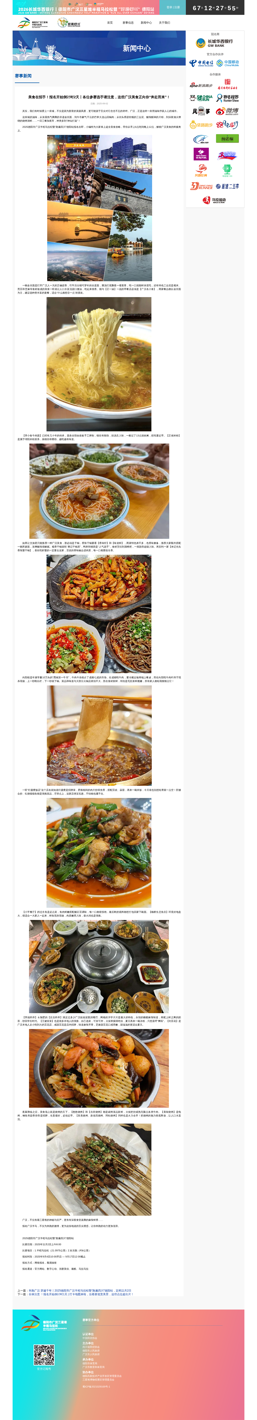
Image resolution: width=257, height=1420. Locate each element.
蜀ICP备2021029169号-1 (96, 1386)
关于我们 (164, 22)
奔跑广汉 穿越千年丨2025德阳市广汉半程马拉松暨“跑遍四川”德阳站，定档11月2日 (80, 1290)
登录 (169, 7)
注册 (177, 7)
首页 (110, 22)
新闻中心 (146, 22)
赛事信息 (128, 22)
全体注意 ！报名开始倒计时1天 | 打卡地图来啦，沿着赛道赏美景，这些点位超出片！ (81, 1294)
